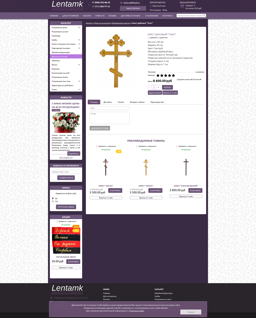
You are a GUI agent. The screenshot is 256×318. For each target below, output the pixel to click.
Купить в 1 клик (66, 267)
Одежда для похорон (61, 48)
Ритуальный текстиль (61, 81)
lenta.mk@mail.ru (132, 2)
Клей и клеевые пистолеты (64, 44)
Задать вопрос (155, 92)
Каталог (87, 15)
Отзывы (112, 15)
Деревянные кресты (121, 23)
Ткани (54, 89)
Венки (54, 64)
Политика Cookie (136, 310)
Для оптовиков (71, 15)
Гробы (54, 40)
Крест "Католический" (186, 186)
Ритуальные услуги (60, 31)
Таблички (56, 60)
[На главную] (68, 6)
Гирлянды (56, 35)
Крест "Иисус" (106, 186)
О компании (151, 15)
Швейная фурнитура (61, 52)
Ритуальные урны (59, 27)
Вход (165, 10)
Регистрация (155, 10)
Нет (56, 201)
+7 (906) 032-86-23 (101, 2)
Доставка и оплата (130, 15)
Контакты (168, 15)
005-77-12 (101, 6)
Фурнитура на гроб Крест (62, 85)
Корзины (56, 69)
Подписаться (66, 177)
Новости (99, 15)
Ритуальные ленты (60, 77)
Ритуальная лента (66, 257)
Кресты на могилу (59, 56)
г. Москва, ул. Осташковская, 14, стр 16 (70, 297)
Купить (167, 87)
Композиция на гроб (60, 73)
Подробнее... (73, 153)
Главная (54, 15)
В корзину (73, 261)
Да (56, 198)
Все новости (66, 157)
